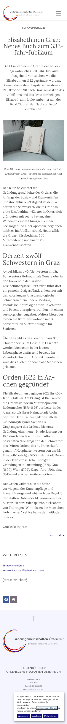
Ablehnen (36, 716)
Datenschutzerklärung (47, 708)
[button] (6, 599)
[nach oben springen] (33, 618)
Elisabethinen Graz (13, 565)
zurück (60, 535)
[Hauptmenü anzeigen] (58, 13)
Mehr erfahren (50, 716)
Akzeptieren (23, 716)
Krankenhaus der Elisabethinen (20, 570)
